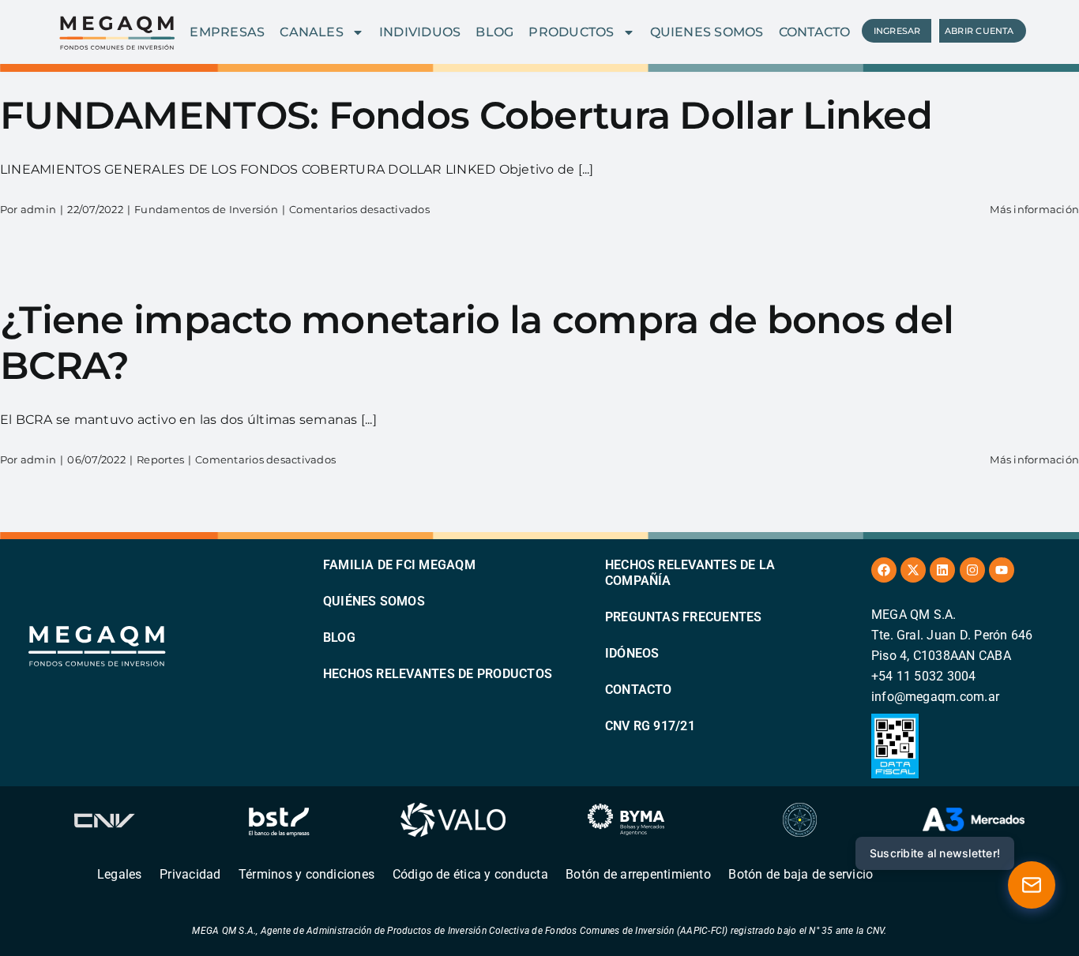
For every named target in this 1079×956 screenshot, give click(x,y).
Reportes (160, 459)
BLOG (494, 31)
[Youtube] (1001, 570)
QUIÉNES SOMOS (374, 601)
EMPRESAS (227, 31)
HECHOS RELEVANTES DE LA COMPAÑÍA (690, 572)
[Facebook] (884, 570)
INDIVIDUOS (420, 31)
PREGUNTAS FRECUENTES (683, 616)
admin (38, 209)
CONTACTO (815, 31)
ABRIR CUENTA (979, 30)
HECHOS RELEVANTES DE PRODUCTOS (437, 673)
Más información (1034, 209)
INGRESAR (897, 30)
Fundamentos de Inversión (206, 209)
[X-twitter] (913, 570)
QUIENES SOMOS (707, 31)
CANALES (312, 31)
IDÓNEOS (632, 653)
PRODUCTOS (571, 31)
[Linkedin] (942, 570)
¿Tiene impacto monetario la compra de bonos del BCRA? (476, 342)
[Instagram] (972, 570)
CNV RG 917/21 (650, 725)
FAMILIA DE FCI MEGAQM (399, 564)
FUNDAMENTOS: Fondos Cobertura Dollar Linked (466, 115)
